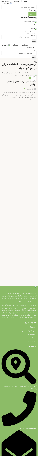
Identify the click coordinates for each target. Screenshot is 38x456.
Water (33, 35)
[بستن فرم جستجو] (35, 2)
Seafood (32, 25)
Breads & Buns (30, 32)
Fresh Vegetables (29, 21)
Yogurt (33, 28)
